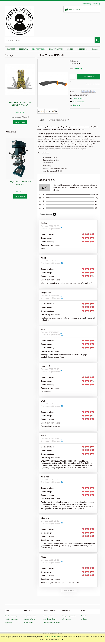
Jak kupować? (66, 619)
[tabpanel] (68, 148)
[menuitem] (11, 49)
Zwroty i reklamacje (11, 616)
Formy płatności (48, 616)
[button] (77, 98)
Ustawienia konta (29, 619)
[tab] (42, 119)
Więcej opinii (69, 590)
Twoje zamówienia (30, 616)
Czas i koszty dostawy (50, 619)
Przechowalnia (28, 622)
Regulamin (8, 622)
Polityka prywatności (69, 616)
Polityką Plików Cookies (53, 636)
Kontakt (83, 616)
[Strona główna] (19, 20)
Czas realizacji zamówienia (51, 622)
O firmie (84, 619)
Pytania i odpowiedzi (11, 619)
